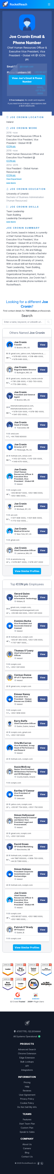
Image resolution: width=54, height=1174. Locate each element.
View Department (13, 179)
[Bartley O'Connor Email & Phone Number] (9, 794)
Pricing (27, 1082)
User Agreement (27, 1094)
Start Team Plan (27, 1123)
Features (27, 1119)
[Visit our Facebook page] (38, 1163)
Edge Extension (27, 1057)
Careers (27, 1148)
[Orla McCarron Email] (9, 748)
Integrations (27, 1070)
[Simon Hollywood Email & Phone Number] (9, 821)
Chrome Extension (27, 1053)
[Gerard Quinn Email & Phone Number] (9, 597)
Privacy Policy (27, 1098)
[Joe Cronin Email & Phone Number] (27, 22)
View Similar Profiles (27, 571)
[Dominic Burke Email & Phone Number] (9, 626)
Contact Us (27, 1156)
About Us (27, 1144)
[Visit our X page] (41, 1163)
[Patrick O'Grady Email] (9, 929)
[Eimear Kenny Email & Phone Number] (9, 699)
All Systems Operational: (25, 1036)
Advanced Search (27, 1049)
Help (27, 1086)
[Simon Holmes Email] (9, 874)
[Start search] (48, 322)
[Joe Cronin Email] (9, 531)
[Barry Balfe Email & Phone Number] (9, 723)
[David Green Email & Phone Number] (9, 846)
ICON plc (11, 146)
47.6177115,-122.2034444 (28, 1031)
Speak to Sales (27, 1132)
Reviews (27, 1090)
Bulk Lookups (27, 1061)
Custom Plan (27, 1127)
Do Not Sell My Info (27, 1107)
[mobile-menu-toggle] (49, 4)
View (42, 344)
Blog (27, 1152)
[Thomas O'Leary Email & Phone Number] (9, 654)
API (27, 1066)
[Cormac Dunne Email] (9, 677)
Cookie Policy (27, 1103)
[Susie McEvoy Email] (9, 771)
